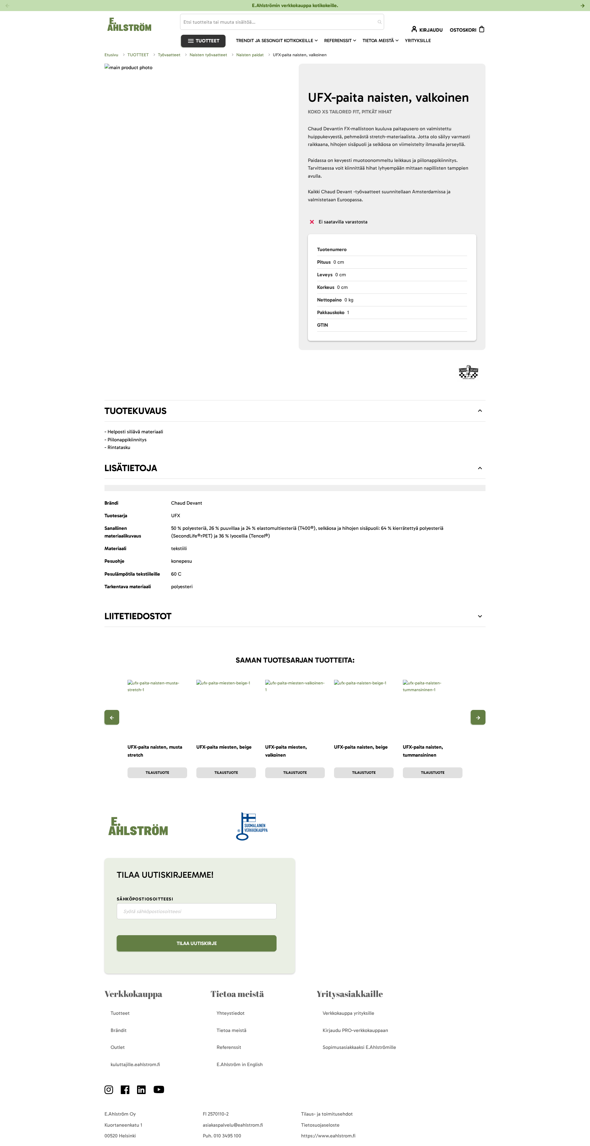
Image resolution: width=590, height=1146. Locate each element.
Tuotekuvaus (135, 410)
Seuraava (478, 717)
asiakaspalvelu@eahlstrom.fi (233, 1125)
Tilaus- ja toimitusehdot (327, 1114)
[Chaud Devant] (469, 373)
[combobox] (282, 22)
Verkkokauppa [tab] (133, 993)
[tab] (295, 411)
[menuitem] (277, 41)
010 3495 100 (227, 1136)
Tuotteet (207, 41)
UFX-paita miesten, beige (224, 747)
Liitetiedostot (137, 616)
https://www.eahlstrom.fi (328, 1136)
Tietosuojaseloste (320, 1125)
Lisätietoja (130, 468)
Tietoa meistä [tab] (237, 993)
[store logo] (128, 24)
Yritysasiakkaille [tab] (350, 993)
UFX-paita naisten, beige (361, 747)
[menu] (336, 41)
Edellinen (111, 717)
